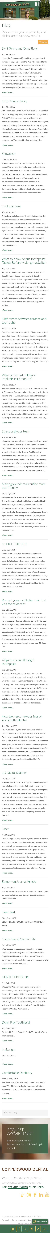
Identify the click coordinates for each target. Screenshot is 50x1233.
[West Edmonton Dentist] (41, 1196)
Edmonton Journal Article (19, 881)
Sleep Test (8, 912)
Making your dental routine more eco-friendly (24, 485)
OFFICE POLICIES (14, 544)
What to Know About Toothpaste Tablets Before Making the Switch (24, 260)
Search (44, 42)
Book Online (41, 1221)
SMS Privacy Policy (14, 101)
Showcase (8, 154)
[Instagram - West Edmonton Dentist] (12, 1229)
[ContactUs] (31, 1229)
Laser (5, 829)
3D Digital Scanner (14, 773)
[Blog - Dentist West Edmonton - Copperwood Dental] (25, 1229)
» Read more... (7, 92)
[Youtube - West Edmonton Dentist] (47, 1196)
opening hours (18, 1187)
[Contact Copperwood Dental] (38, 1229)
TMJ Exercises (11, 206)
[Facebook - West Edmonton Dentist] (19, 1229)
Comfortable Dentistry (17, 1073)
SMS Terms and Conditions (20, 48)
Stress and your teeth (16, 431)
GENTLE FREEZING (15, 977)
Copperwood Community (19, 939)
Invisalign (8, 1049)
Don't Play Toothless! (16, 1022)
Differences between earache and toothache (24, 320)
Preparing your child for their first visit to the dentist (24, 602)
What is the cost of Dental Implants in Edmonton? (19, 377)
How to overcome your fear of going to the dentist (22, 718)
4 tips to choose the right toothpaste (18, 662)
